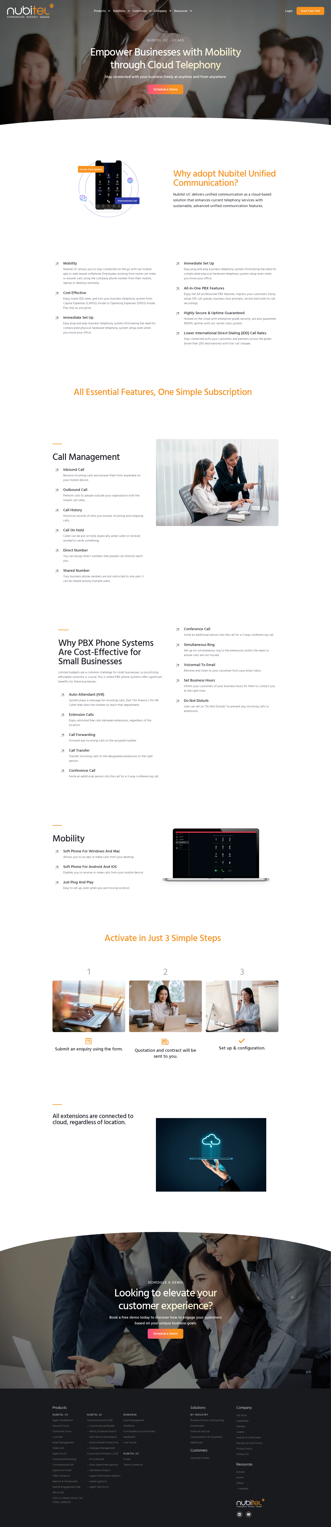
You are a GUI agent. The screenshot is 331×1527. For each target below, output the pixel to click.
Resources (181, 11)
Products (100, 11)
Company (160, 11)
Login (289, 11)
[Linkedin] (239, 1514)
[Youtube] (249, 1514)
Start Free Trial (310, 11)
